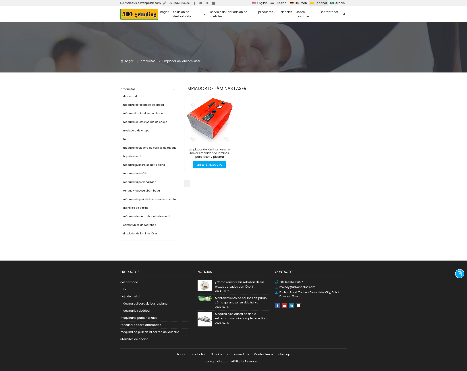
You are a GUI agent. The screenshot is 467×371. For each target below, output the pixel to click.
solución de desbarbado (182, 14)
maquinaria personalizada (139, 182)
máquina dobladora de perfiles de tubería (149, 148)
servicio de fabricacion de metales (228, 14)
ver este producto (209, 165)
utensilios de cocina (135, 208)
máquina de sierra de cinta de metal (146, 216)
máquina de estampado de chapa (145, 122)
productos (265, 12)
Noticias (286, 12)
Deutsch (301, 3)
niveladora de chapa (136, 130)
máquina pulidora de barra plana (144, 165)
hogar (164, 12)
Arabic (340, 3)
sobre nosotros (302, 14)
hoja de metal (132, 156)
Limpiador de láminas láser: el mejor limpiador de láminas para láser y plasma (209, 153)
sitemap (284, 354)
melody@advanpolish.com (143, 3)
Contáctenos (329, 12)
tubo (126, 139)
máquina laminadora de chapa (143, 113)
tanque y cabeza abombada (141, 190)
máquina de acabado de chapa (143, 105)
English (262, 3)
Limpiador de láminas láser (181, 61)
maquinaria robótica (136, 173)
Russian (281, 3)
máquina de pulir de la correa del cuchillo (149, 199)
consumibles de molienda (139, 225)
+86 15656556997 (179, 3)
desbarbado (130, 96)
